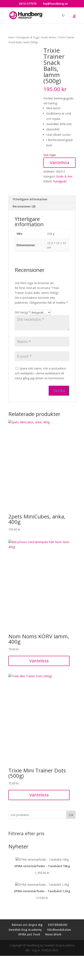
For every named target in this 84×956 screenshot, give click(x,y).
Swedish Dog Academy (25, 930)
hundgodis (60, 181)
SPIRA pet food (29, 934)
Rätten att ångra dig (27, 925)
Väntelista (59, 162)
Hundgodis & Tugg (27, 37)
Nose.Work (53, 934)
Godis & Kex (48, 37)
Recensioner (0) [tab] (24, 206)
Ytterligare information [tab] (30, 199)
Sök (71, 815)
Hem (11, 37)
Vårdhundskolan (59, 930)
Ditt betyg (22, 312)
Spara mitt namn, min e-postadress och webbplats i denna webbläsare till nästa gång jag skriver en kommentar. (40, 373)
